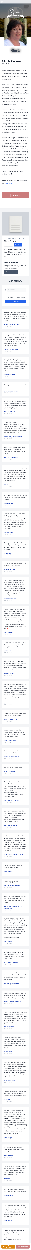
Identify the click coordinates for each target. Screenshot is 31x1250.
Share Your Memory (11, 272)
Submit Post (15, 301)
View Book (8, 245)
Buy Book (18, 245)
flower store (8, 183)
